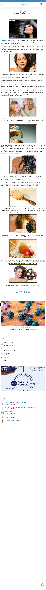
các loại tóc (17, 285)
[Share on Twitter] (22, 292)
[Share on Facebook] (20, 292)
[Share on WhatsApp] (17, 292)
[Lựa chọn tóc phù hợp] (23, 164)
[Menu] (1, 4)
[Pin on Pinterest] (26, 292)
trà (33, 76)
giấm (30, 76)
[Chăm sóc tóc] (23, 62)
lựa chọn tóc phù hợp (25, 285)
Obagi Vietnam (23, 11)
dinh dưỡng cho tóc (35, 285)
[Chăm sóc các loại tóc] (23, 107)
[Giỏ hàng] (41, 4)
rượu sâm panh (10, 118)
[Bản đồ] (44, 4)
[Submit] (44, 8)
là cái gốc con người (6, 40)
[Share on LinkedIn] (29, 292)
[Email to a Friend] (24, 292)
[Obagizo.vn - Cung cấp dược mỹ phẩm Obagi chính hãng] (23, 4)
